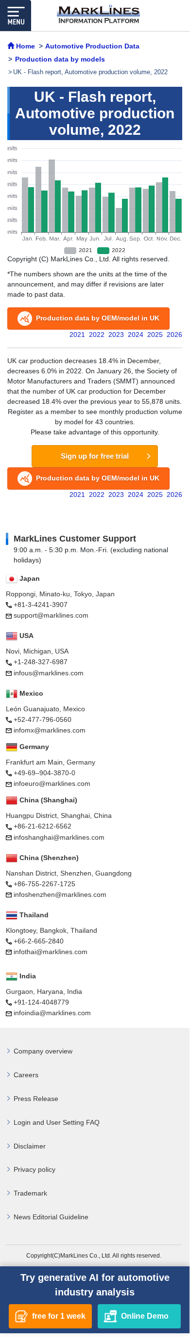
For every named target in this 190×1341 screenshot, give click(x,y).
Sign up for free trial (95, 456)
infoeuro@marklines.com (52, 783)
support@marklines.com (51, 615)
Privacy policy (34, 1169)
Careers (26, 1075)
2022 (96, 334)
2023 (116, 334)
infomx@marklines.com (50, 730)
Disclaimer (30, 1146)
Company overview (43, 1051)
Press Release (36, 1098)
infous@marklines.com (49, 673)
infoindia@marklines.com (52, 1013)
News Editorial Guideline (51, 1217)
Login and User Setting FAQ (57, 1122)
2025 (155, 334)
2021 (77, 334)
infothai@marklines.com (50, 952)
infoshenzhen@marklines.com (60, 894)
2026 (174, 334)
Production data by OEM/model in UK (97, 318)
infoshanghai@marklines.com (59, 837)
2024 (135, 334)
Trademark (30, 1193)
